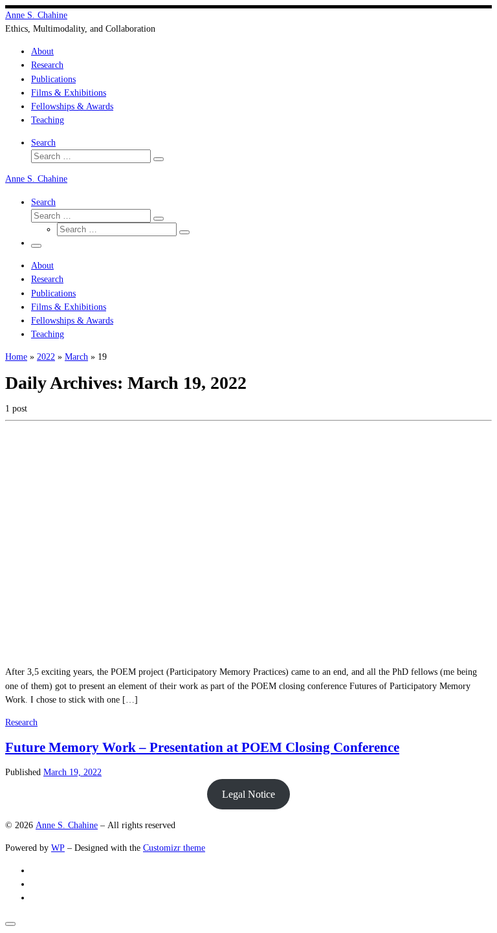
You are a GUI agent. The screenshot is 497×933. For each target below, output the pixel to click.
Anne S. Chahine (67, 825)
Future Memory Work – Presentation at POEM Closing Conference (202, 747)
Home (16, 356)
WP (58, 847)
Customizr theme (174, 847)
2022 (46, 356)
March (76, 356)
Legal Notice (248, 794)
